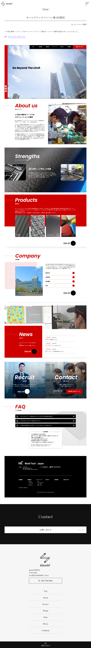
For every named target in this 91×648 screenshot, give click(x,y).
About (45, 597)
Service (45, 604)
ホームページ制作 (80, 24)
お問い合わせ (45, 529)
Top (45, 591)
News (45, 623)
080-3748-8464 (46, 580)
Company (46, 630)
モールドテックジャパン (16, 36)
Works (45, 9)
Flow (45, 617)
